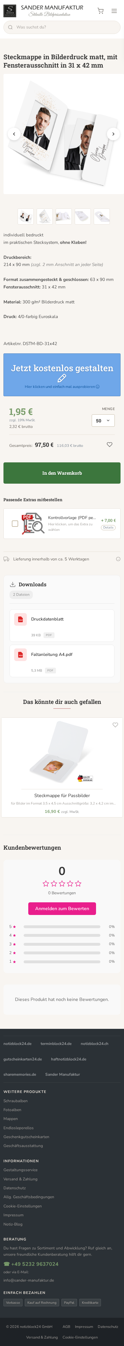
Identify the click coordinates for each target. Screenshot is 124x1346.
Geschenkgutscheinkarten (26, 1137)
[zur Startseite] (43, 11)
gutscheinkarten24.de (22, 1059)
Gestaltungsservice (20, 1170)
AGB (66, 1326)
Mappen (10, 1118)
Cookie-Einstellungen (22, 1206)
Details (108, 527)
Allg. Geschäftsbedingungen (28, 1197)
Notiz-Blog (12, 1224)
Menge (108, 409)
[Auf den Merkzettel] (115, 725)
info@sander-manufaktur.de (28, 1280)
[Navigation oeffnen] (114, 11)
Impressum (13, 1215)
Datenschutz (14, 1188)
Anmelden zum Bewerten (62, 908)
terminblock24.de (56, 1043)
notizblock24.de (17, 1043)
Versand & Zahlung (20, 1179)
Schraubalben (15, 1101)
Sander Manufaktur (62, 1074)
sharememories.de (19, 1074)
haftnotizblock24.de (68, 1059)
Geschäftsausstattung (23, 1145)
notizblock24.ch (94, 1043)
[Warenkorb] (100, 11)
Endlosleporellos (18, 1128)
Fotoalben (12, 1110)
